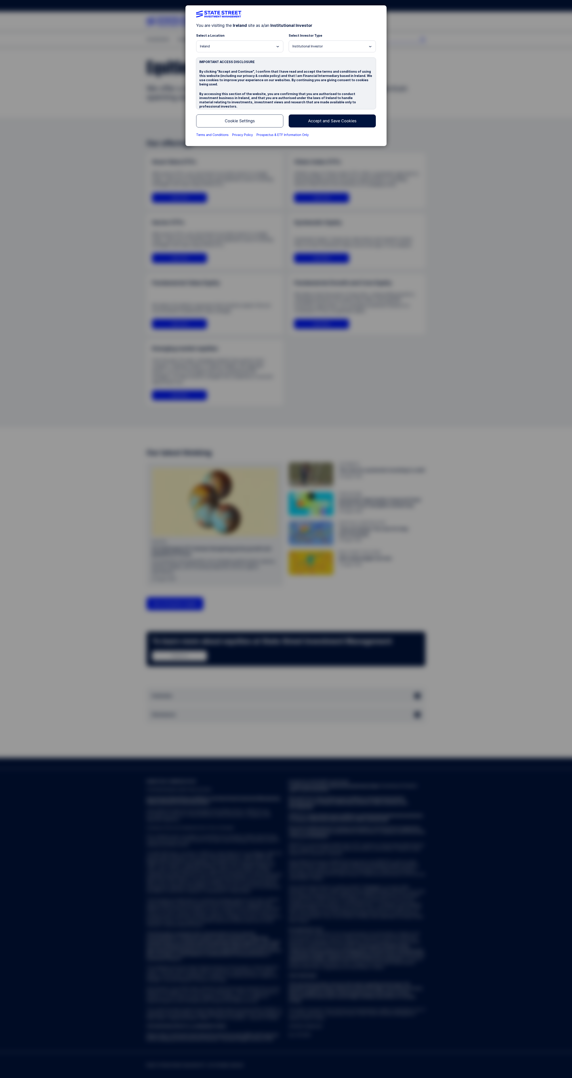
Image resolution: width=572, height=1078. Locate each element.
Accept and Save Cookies (332, 121)
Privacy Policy (242, 135)
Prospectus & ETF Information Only (283, 135)
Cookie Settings (240, 121)
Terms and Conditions (212, 135)
